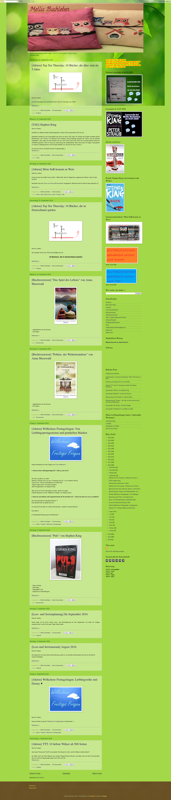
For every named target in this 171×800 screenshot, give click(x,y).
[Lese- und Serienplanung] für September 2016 (60, 614)
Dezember (112, 467)
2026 (109, 437)
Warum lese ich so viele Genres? (117, 342)
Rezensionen (40, 343)
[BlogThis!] (67, 110)
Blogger (104, 796)
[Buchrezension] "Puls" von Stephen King (57, 535)
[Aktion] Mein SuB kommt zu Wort (53, 169)
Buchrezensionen (111, 312)
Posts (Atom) (40, 777)
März (111, 525)
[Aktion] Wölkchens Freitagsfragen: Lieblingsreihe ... (124, 505)
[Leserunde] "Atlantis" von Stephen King (117, 390)
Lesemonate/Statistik (112, 310)
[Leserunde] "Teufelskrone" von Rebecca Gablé (119, 409)
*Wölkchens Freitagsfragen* (55, 721)
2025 (109, 440)
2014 (109, 537)
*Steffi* (49, 252)
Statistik (38, 635)
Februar (111, 528)
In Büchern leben (110, 421)
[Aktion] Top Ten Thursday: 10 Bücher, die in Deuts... (124, 486)
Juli (110, 514)
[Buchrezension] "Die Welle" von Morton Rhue (119, 397)
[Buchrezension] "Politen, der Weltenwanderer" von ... (124, 491)
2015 (109, 534)
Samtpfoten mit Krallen (112, 426)
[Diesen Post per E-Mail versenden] (65, 110)
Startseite (66, 774)
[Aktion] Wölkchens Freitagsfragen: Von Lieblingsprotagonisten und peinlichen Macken (59, 431)
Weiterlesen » (35, 106)
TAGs (37, 158)
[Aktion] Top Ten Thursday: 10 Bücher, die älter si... (124, 478)
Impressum (109, 330)
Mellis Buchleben (49, 9)
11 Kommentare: (57, 730)
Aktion (38, 194)
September (112, 475)
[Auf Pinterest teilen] (73, 110)
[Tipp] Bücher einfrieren (112, 373)
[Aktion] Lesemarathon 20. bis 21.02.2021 (118, 382)
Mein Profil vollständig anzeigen (115, 551)
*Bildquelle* (65, 322)
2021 (109, 451)
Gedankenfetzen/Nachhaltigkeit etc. (116, 327)
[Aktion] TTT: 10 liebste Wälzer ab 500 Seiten (59, 744)
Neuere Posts (35, 774)
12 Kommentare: (57, 110)
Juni (110, 517)
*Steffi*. (74, 102)
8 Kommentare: (56, 192)
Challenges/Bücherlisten (113, 322)
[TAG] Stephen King (44, 124)
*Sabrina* (46, 138)
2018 (109, 459)
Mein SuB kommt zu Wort (48, 194)
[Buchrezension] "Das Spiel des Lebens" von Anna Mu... (125, 489)
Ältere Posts (97, 774)
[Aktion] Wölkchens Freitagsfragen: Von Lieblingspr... (124, 494)
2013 (109, 539)
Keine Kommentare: (58, 155)
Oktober (111, 473)
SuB (63, 194)
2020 (109, 454)
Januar (111, 530)
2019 (109, 457)
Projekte (38, 113)
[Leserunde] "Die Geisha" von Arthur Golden (118, 405)
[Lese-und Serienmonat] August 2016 (54, 647)
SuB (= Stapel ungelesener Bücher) (116, 317)
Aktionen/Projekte (111, 320)
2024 (109, 443)
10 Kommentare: (57, 764)
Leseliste (108, 307)
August (111, 511)
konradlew (92, 796)
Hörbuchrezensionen (111, 315)
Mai (110, 519)
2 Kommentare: (56, 633)
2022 (109, 448)
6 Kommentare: (56, 521)
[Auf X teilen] (69, 110)
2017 (109, 462)
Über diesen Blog (111, 305)
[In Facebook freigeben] (71, 110)
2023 (109, 446)
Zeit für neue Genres (112, 428)
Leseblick (108, 423)
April (110, 522)
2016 (109, 465)
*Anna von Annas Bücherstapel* (53, 183)
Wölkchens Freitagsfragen (53, 524)
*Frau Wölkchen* (60, 464)
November (112, 470)
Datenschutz (109, 332)
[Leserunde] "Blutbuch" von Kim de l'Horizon (118, 393)
